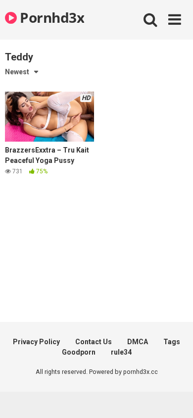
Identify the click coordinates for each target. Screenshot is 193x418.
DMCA (137, 342)
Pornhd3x (50, 17)
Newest (17, 72)
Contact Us (93, 342)
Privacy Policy (36, 342)
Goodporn (79, 352)
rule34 (121, 352)
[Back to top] (174, 398)
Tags (171, 342)
